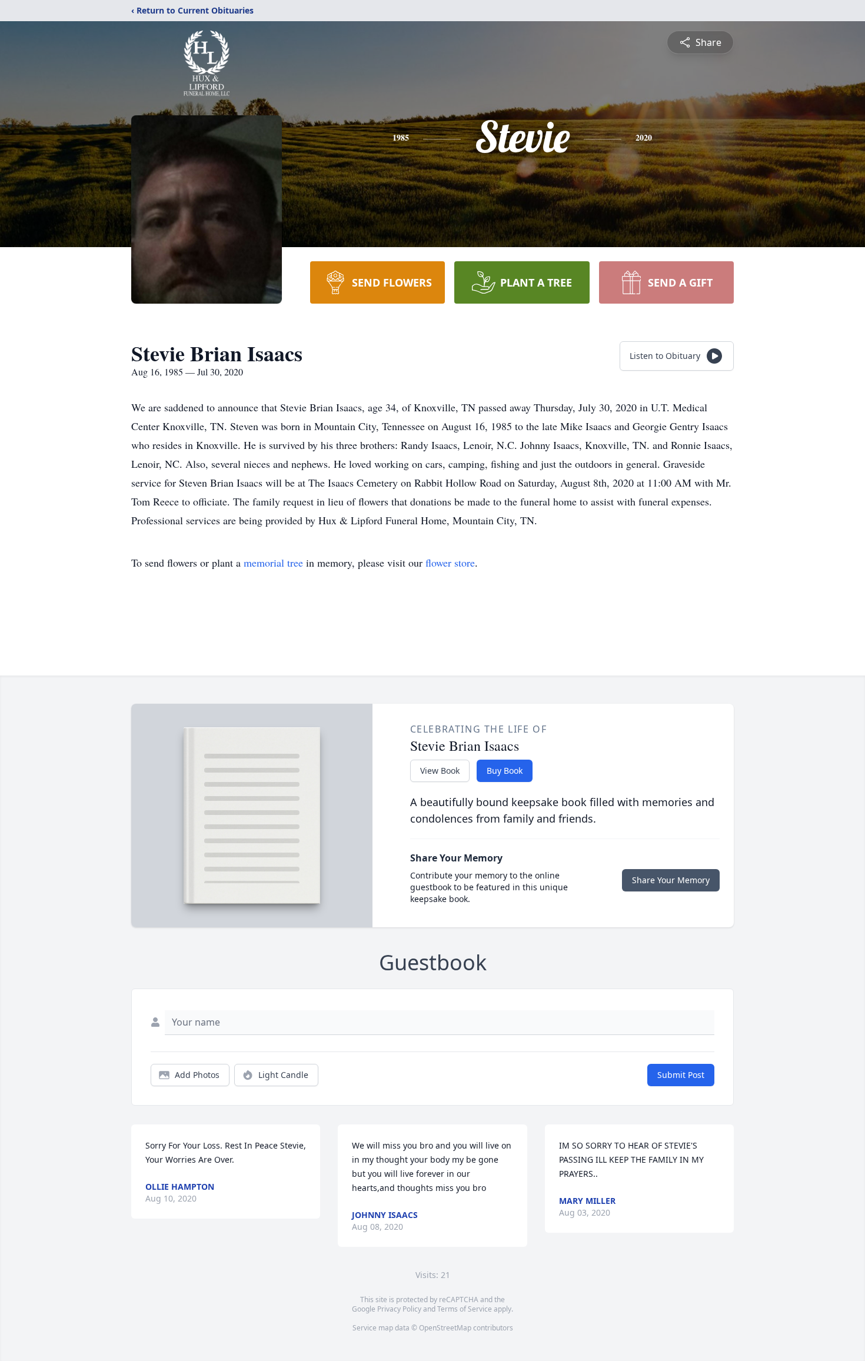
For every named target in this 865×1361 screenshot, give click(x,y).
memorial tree (273, 562)
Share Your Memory (671, 880)
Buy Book (505, 770)
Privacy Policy (399, 1309)
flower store (450, 562)
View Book (440, 770)
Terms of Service (464, 1309)
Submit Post (680, 1074)
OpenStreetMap (445, 1328)
